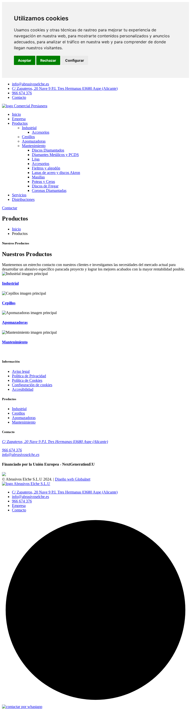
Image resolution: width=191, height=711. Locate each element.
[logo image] (26, 484)
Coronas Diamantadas (49, 190)
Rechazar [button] (48, 60)
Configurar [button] (74, 60)
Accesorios (40, 132)
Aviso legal (21, 371)
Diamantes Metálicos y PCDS (55, 155)
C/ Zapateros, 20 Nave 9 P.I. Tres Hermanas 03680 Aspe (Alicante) (65, 88)
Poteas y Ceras (43, 181)
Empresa (19, 119)
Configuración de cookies (32, 385)
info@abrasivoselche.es (30, 84)
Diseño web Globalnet (72, 479)
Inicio (16, 114)
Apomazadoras (34, 141)
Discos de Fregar (45, 186)
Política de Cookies (27, 380)
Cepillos (28, 137)
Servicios (19, 195)
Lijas (36, 159)
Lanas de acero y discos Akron (56, 172)
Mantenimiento (34, 146)
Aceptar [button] (24, 60)
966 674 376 (22, 93)
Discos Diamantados (48, 150)
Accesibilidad (22, 389)
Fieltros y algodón (46, 168)
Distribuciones (23, 199)
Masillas (38, 177)
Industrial (29, 128)
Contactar (9, 208)
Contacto (19, 97)
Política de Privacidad (29, 376)
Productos (20, 123)
